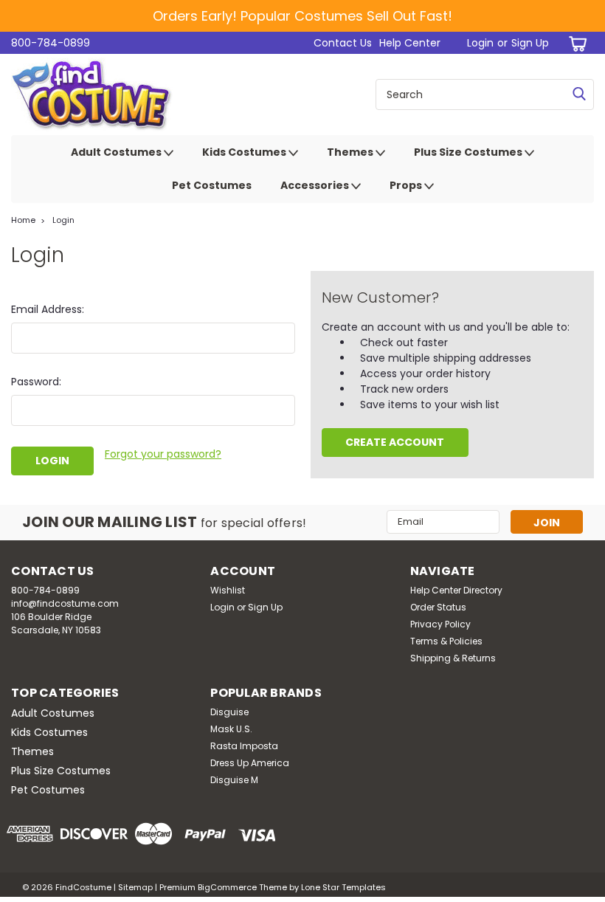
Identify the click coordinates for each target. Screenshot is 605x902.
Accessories (315, 185)
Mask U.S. (231, 729)
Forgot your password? (163, 454)
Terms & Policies (446, 641)
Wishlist (227, 590)
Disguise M (234, 780)
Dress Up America (249, 763)
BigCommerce (227, 887)
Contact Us (343, 42)
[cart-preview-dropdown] (575, 43)
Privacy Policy (440, 624)
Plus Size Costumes (469, 152)
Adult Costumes (117, 152)
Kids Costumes (245, 152)
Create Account (394, 442)
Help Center (409, 42)
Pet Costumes (212, 185)
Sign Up (530, 42)
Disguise (229, 712)
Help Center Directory (456, 590)
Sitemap (135, 887)
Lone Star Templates (343, 887)
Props (407, 185)
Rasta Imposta (244, 746)
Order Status (438, 607)
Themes (351, 152)
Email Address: (47, 309)
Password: (36, 381)
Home (23, 220)
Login (480, 42)
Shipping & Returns (453, 658)
